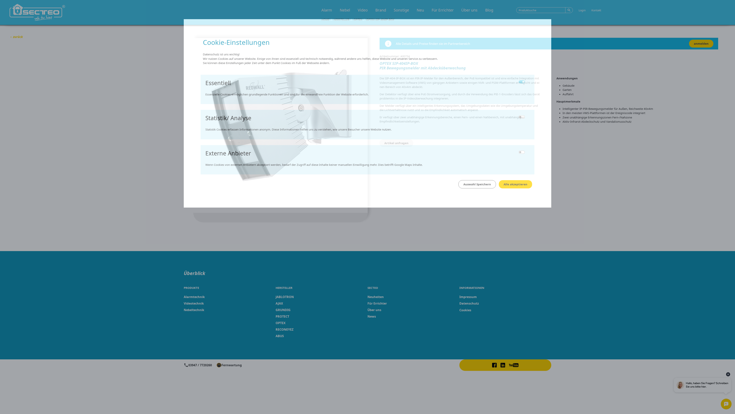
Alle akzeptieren (515, 184)
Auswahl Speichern (477, 184)
